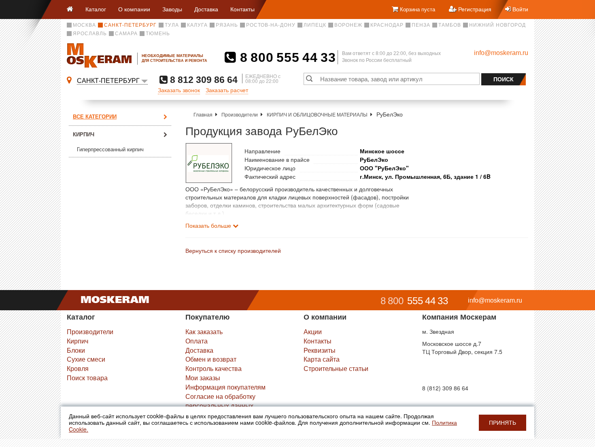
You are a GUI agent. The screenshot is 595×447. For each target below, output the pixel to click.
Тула (172, 25)
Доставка (206, 9)
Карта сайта (322, 359)
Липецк (315, 25)
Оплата (196, 340)
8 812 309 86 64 (203, 79)
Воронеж (348, 25)
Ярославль (90, 33)
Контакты (242, 9)
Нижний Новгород (497, 25)
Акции (313, 331)
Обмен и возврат (210, 359)
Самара (126, 33)
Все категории (95, 116)
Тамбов (449, 25)
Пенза (421, 25)
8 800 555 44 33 (286, 57)
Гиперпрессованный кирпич (110, 149)
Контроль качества (213, 368)
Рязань (227, 25)
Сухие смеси (86, 359)
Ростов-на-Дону (270, 25)
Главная (202, 114)
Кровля (78, 368)
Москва (84, 25)
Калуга (197, 25)
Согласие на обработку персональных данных (220, 401)
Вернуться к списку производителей (233, 250)
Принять (502, 422)
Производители (239, 114)
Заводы (172, 9)
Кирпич (83, 134)
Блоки (76, 350)
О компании (134, 9)
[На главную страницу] (73, 9)
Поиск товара (87, 377)
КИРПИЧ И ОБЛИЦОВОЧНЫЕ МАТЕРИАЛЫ (317, 114)
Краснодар (387, 25)
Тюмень (158, 33)
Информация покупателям (225, 387)
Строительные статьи (336, 368)
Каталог (95, 9)
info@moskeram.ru (501, 52)
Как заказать (204, 331)
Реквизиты (320, 350)
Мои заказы (202, 377)
